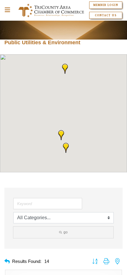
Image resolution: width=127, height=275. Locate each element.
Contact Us (105, 15)
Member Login (105, 5)
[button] (65, 68)
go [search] (66, 232)
